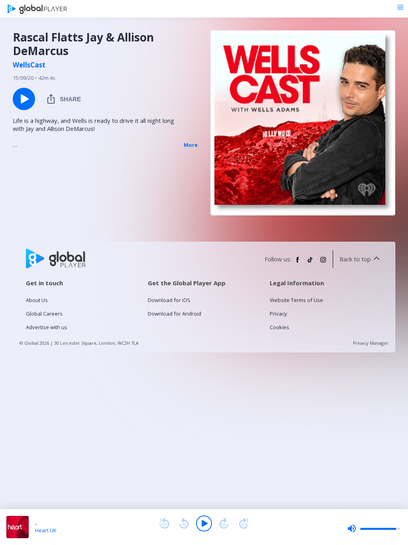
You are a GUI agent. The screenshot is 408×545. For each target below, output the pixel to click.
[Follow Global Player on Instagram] (323, 263)
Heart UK (46, 530)
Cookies (279, 327)
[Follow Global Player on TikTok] (310, 263)
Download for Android (174, 313)
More (191, 144)
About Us (37, 300)
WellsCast (29, 65)
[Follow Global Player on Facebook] (297, 263)
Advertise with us (46, 327)
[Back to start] (164, 523)
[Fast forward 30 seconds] (224, 523)
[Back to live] (244, 523)
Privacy (278, 313)
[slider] (373, 528)
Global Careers (44, 313)
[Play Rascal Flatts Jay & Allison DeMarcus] (24, 99)
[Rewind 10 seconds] (184, 523)
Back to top (355, 259)
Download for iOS (169, 300)
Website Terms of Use (296, 300)
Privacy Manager (370, 343)
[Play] (204, 523)
